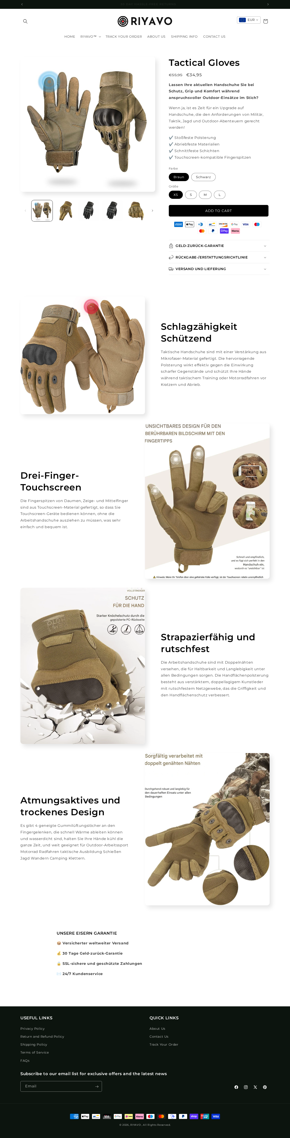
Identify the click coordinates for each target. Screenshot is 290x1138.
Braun (179, 177)
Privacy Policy (32, 1028)
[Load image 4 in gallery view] (112, 210)
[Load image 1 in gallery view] (42, 210)
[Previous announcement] (22, 4)
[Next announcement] (268, 4)
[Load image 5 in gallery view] (135, 210)
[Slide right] (152, 211)
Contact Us (159, 1036)
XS (176, 195)
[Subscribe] (97, 1086)
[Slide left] (25, 211)
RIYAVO (135, 1124)
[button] (25, 21)
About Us (157, 1028)
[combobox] (249, 20)
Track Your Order (164, 1044)
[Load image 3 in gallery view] (88, 210)
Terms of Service (34, 1052)
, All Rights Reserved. (156, 1124)
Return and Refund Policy (42, 1036)
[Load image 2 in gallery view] (65, 210)
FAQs (24, 1060)
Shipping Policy (33, 1044)
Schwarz (203, 177)
